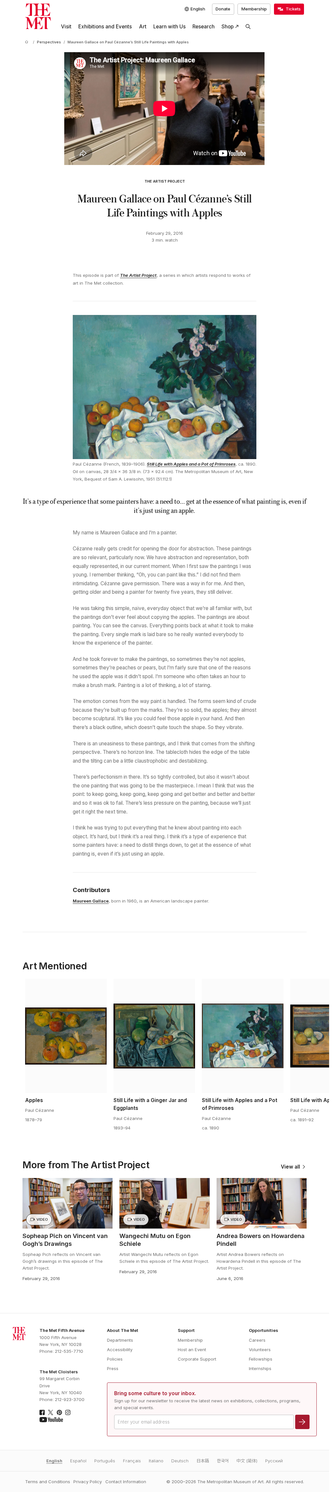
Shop (227, 26)
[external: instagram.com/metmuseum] (67, 1412)
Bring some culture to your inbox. (155, 1393)
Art (142, 26)
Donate (223, 8)
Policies (115, 1359)
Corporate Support (197, 1359)
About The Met (122, 1330)
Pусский (274, 1460)
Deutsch (180, 1460)
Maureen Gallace (91, 900)
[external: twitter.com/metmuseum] (50, 1412)
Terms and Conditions (47, 1481)
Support (186, 1330)
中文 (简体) (246, 1460)
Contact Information (125, 1481)
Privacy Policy (87, 1481)
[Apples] (66, 1036)
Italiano (156, 1460)
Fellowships (260, 1359)
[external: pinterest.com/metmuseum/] (59, 1412)
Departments (120, 1340)
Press (112, 1368)
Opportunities (263, 1330)
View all (290, 1166)
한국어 (223, 1460)
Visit (66, 26)
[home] (27, 42)
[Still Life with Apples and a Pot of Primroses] (242, 1036)
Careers (257, 1340)
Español (78, 1460)
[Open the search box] (248, 27)
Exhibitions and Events (105, 26)
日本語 (202, 1460)
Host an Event (192, 1349)
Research (203, 26)
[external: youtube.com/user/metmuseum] (51, 1419)
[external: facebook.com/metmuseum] (42, 1412)
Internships (260, 1368)
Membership (254, 8)
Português (104, 1460)
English (54, 1460)
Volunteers (260, 1349)
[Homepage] (38, 16)
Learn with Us (169, 26)
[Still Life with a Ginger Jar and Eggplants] (154, 1036)
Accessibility (119, 1349)
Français (132, 1460)
